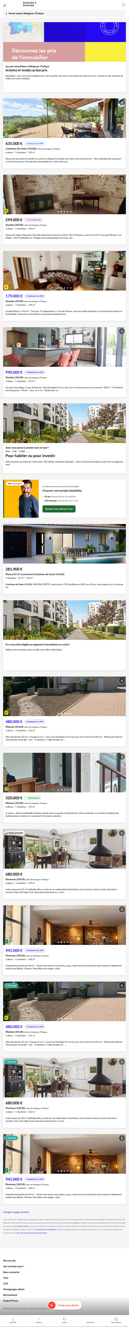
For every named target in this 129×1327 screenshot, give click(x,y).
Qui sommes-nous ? (13, 1266)
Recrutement (10, 1294)
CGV (5, 1283)
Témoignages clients (14, 1289)
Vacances (90, 1322)
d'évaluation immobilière (46, 1229)
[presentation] (6, 119)
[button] (58, 134)
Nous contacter (11, 1272)
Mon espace (116, 1322)
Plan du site (9, 1260)
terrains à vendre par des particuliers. (32, 1233)
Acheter (13, 1322)
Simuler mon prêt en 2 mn (59, 508)
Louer (64, 1322)
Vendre (39, 1322)
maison (76, 1223)
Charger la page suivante (16, 1212)
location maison (22, 1226)
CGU (5, 1277)
